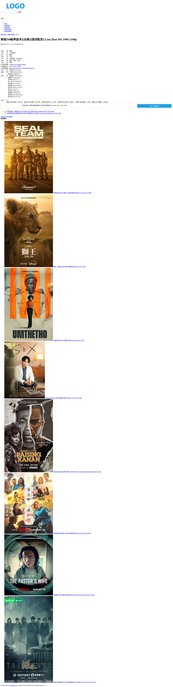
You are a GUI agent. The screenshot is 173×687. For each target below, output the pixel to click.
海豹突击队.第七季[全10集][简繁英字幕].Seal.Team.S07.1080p (72, 193)
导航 (2, 18)
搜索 (19, 12)
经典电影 (7, 27)
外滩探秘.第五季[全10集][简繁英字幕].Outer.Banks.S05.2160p (72, 533)
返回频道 (10, 116)
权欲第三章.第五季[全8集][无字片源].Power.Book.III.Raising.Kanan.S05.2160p (77, 471)
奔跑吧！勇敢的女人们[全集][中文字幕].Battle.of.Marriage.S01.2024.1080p (31, 111)
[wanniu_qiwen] (15, 10)
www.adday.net (12, 685)
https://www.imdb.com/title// (18, 64)
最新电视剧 (8, 29)
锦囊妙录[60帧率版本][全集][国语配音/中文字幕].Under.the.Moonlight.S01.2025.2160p (35, 113)
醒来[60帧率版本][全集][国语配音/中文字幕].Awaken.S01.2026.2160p (74, 682)
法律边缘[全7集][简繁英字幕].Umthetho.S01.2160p (68, 340)
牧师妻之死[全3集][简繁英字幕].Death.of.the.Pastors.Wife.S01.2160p (74, 595)
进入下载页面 (154, 106)
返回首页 (3, 116)
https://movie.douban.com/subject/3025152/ (21, 68)
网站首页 (3, 34)
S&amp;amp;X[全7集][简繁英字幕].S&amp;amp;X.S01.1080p (63, 398)
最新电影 (7, 25)
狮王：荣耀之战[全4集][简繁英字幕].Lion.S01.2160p (69, 266)
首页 (5, 23)
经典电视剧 (8, 31)
